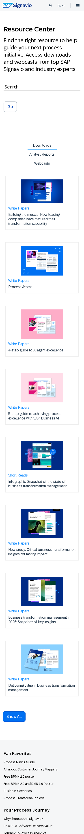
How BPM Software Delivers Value (28, 826)
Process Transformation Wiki (24, 798)
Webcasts (42, 163)
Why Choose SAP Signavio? (23, 819)
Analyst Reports (42, 154)
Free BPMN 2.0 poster (19, 776)
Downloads (42, 145)
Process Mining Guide (19, 762)
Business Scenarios (18, 791)
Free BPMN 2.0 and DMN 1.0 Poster (29, 783)
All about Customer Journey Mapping (30, 769)
